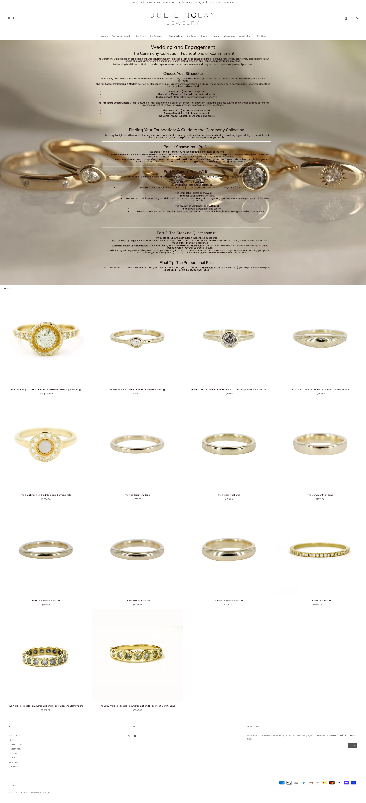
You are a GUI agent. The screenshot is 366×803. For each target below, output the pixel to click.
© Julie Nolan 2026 (18, 793)
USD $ (13, 785)
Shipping (13, 753)
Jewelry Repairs (17, 749)
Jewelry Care (15, 745)
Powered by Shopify (40, 793)
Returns (13, 758)
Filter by (7, 289)
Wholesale (14, 762)
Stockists (13, 767)
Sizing (12, 740)
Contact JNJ (15, 736)
